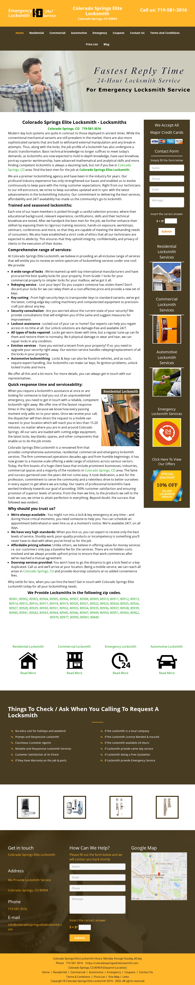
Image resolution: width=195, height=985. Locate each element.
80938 (124, 608)
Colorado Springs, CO (64, 129)
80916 (33, 603)
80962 (134, 613)
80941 (23, 613)
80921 (84, 603)
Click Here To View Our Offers (166, 461)
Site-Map (114, 976)
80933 (74, 608)
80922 (94, 603)
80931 (54, 608)
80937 (114, 608)
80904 (43, 599)
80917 (43, 603)
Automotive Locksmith (167, 646)
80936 (104, 608)
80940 (13, 613)
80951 (114, 613)
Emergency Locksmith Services (167, 411)
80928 (23, 608)
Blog (106, 44)
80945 (64, 613)
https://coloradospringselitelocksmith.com (112, 963)
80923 (104, 603)
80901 (13, 599)
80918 (54, 603)
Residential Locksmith (28, 646)
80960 (124, 613)
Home (20, 33)
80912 (124, 599)
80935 (94, 608)
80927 (13, 608)
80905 (54, 599)
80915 (23, 603)
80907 (74, 599)
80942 (33, 613)
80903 (33, 599)
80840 (94, 617)
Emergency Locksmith (120, 646)
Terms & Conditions (78, 976)
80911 (114, 599)
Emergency (100, 33)
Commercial (57, 33)
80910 (104, 599)
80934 (84, 608)
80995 (74, 617)
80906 (64, 599)
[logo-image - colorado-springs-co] (159, 876)
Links (126, 976)
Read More (28, 673)
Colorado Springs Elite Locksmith (104, 170)
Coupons (118, 33)
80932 (64, 608)
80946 (74, 613)
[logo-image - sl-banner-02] (97, 81)
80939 (134, 608)
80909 (94, 599)
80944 (54, 613)
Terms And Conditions (165, 33)
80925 (124, 603)
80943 (43, 613)
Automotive (79, 33)
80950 (104, 613)
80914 (13, 603)
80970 (54, 617)
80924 (114, 603)
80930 (43, 608)
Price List (92, 44)
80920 (74, 603)
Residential (36, 33)
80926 (134, 603)
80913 (134, 599)
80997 (84, 617)
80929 (33, 608)
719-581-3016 (172, 10)
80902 (23, 599)
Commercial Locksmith (74, 646)
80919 (64, 603)
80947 (84, 613)
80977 (64, 617)
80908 (84, 599)
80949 (94, 613)
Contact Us (137, 33)
